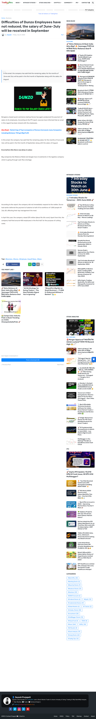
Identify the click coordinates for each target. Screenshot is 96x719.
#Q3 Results (72, 628)
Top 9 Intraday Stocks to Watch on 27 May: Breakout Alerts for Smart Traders (86, 224)
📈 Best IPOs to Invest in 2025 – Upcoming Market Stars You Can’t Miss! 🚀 (86, 505)
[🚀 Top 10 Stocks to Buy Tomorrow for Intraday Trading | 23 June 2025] (71, 207)
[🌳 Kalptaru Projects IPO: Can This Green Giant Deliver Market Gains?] (71, 514)
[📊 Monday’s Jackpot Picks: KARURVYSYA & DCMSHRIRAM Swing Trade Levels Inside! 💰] (71, 385)
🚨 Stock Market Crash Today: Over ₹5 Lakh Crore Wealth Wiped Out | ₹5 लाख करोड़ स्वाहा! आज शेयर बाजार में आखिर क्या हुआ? (86, 68)
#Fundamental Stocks (76, 603)
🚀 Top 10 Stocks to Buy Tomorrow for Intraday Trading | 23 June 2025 (86, 206)
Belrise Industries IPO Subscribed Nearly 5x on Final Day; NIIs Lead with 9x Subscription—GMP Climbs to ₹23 (86, 525)
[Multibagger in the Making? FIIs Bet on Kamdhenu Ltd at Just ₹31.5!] (71, 441)
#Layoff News (31, 259)
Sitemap (79, 716)
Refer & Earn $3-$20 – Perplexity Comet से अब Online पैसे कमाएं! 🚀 (85, 122)
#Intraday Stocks (74, 610)
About (93, 716)
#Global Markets (74, 606)
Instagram (22, 704)
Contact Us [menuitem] (86, 2)
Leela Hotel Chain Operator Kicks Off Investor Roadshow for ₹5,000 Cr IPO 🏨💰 (85, 545)
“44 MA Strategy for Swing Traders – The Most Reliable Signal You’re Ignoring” (31, 291)
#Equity (87, 599)
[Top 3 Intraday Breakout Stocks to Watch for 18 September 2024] (71, 262)
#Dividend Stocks (74, 599)
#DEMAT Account (74, 596)
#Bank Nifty (73, 578)
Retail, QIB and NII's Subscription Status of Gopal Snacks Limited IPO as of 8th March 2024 (85, 556)
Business (8, 18)
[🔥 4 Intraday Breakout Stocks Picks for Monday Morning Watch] (71, 234)
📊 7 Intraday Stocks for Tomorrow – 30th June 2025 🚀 (80, 199)
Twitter (16, 704)
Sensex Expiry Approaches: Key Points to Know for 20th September (86, 253)
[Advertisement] (32, 54)
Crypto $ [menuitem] (57, 2)
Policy (67, 716)
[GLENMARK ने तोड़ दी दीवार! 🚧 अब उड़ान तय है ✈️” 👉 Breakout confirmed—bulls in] (71, 141)
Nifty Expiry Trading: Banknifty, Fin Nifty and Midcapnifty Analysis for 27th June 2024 (86, 283)
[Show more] (42, 264)
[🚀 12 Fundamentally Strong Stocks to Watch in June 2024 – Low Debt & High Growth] (71, 430)
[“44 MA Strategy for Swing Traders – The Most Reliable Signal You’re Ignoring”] (32, 279)
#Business (8, 259)
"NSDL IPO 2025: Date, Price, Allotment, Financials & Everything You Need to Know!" (86, 535)
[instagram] (19, 709)
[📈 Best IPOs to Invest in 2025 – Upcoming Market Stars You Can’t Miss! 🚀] (71, 504)
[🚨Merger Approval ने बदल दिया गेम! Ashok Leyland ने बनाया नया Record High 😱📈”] (71, 101)
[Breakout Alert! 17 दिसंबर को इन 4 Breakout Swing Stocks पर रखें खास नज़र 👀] (71, 92)
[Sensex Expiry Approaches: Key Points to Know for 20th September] (71, 252)
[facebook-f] (10, 709)
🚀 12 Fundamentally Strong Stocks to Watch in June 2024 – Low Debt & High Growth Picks (86, 431)
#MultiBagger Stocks (75, 617)
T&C (73, 716)
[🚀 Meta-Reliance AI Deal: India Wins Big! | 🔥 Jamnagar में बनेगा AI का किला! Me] (11, 279)
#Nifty (82, 624)
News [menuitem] (17, 2)
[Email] (38, 264)
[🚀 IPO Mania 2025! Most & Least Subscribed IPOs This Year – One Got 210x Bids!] (71, 493)
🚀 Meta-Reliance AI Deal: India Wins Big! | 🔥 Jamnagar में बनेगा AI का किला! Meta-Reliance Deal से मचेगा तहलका (11, 292)
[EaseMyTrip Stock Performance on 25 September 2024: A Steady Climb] (71, 243)
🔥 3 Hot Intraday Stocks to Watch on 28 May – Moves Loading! (85, 215)
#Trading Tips (73, 638)
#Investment (73, 613)
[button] (89, 2)
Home (3, 18)
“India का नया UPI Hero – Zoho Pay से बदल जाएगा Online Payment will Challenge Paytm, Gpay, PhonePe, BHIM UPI (86, 112)
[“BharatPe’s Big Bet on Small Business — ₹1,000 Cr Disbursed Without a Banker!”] (54, 279)
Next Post (60, 364)
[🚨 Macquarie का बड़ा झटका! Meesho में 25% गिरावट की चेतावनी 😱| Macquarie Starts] (71, 79)
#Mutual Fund (73, 621)
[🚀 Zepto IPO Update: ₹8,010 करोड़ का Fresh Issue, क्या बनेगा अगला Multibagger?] (71, 57)
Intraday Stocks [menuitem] (29, 2)
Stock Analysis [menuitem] (44, 2)
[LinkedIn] (34, 264)
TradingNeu (30, 699)
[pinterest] (28, 709)
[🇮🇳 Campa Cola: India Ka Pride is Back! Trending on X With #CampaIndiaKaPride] (11, 307)
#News (39, 259)
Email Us (22, 716)
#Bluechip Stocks (74, 585)
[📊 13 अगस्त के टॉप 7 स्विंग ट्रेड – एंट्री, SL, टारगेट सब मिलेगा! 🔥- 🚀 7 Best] (71, 370)
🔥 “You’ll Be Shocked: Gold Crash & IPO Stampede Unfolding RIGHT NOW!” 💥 (85, 483)
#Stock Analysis (74, 631)
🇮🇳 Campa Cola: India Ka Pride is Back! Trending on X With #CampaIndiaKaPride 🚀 (10, 319)
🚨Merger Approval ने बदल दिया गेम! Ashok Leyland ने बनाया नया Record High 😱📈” (85, 101)
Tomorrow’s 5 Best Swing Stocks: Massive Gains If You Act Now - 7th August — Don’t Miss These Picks (86, 396)
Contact (86, 716)
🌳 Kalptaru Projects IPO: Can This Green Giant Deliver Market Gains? (85, 514)
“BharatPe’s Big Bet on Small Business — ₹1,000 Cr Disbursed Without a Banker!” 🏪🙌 (54, 291)
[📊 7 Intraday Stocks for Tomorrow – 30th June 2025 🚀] (80, 185)
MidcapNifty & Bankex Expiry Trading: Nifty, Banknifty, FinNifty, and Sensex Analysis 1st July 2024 (86, 272)
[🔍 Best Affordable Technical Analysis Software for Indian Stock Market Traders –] (71, 407)
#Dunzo (15, 259)
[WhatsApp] (30, 264)
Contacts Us (30, 704)
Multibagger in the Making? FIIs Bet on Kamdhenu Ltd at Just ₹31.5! (85, 441)
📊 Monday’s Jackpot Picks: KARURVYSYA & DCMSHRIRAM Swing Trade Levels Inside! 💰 (85, 386)
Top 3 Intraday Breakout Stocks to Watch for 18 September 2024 (86, 262)
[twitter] (15, 709)
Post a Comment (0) (32, 360)
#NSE (84, 621)
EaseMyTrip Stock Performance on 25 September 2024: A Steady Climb (84, 243)
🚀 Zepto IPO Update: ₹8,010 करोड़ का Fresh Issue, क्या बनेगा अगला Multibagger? (85, 58)
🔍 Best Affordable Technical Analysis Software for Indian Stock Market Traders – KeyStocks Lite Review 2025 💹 (86, 409)
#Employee (23, 259)
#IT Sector (87, 606)
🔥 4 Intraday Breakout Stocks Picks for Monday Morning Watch (86, 234)
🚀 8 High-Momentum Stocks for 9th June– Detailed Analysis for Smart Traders (85, 420)
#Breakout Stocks (74, 588)
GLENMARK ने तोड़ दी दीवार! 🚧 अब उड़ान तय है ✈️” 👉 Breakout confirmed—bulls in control (85, 141)
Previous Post (6, 364)
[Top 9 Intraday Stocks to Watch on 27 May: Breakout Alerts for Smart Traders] (71, 224)
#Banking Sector (74, 581)
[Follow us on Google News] (94, 359)
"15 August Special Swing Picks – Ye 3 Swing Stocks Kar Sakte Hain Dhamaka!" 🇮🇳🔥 (86, 361)
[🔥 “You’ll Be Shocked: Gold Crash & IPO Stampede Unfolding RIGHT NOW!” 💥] (71, 483)
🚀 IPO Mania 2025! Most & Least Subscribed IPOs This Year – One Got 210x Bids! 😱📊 (85, 494)
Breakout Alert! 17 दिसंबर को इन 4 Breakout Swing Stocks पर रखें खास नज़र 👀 (86, 92)
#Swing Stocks (74, 635)
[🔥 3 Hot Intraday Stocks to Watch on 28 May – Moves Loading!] (71, 215)
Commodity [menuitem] (68, 2)
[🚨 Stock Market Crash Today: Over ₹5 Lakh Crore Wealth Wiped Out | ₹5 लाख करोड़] (71, 67)
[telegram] (23, 709)
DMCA (61, 716)
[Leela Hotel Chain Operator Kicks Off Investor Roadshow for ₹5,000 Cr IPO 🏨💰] (71, 545)
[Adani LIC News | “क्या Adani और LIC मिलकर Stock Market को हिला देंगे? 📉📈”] (71, 131)
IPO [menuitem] (77, 2)
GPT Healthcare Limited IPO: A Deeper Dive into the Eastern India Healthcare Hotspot (86, 566)
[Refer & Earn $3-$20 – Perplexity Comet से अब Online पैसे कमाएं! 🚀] (71, 122)
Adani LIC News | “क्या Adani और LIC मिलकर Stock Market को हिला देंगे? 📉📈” (86, 131)
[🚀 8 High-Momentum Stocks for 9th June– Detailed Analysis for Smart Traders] (71, 420)
